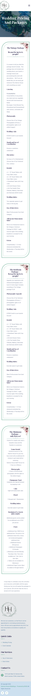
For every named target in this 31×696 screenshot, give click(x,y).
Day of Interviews (7, 658)
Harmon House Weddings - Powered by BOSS (14, 686)
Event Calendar (6, 646)
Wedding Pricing (7, 642)
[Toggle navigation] (29, 6)
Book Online (5, 661)
